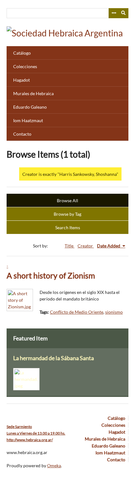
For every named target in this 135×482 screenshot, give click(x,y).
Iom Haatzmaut (28, 120)
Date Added (109, 245)
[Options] (114, 13)
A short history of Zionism (51, 275)
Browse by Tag (67, 214)
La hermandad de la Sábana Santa (53, 358)
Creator (86, 245)
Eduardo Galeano (30, 107)
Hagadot (21, 80)
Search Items (67, 227)
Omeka (54, 465)
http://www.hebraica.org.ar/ (30, 440)
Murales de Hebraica (33, 93)
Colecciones (25, 66)
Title (69, 245)
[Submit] (124, 13)
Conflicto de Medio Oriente (76, 312)
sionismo (114, 312)
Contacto (22, 134)
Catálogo (22, 53)
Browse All (67, 200)
